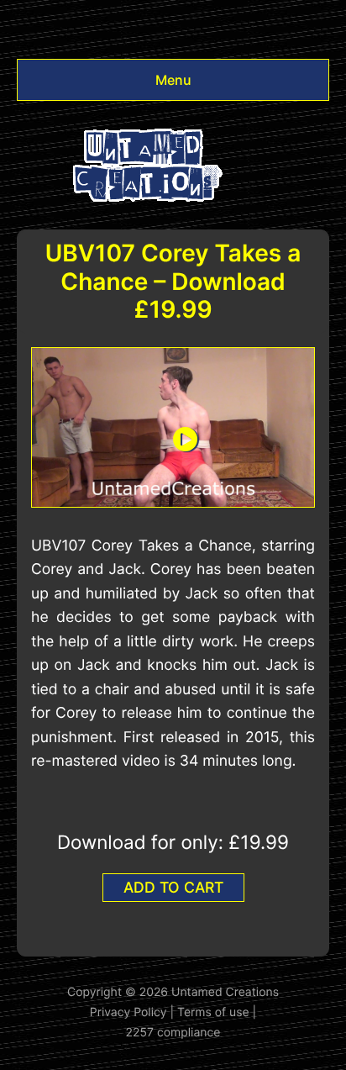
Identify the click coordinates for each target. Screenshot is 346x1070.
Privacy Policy (128, 1012)
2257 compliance (173, 1032)
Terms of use (213, 1012)
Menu (173, 79)
